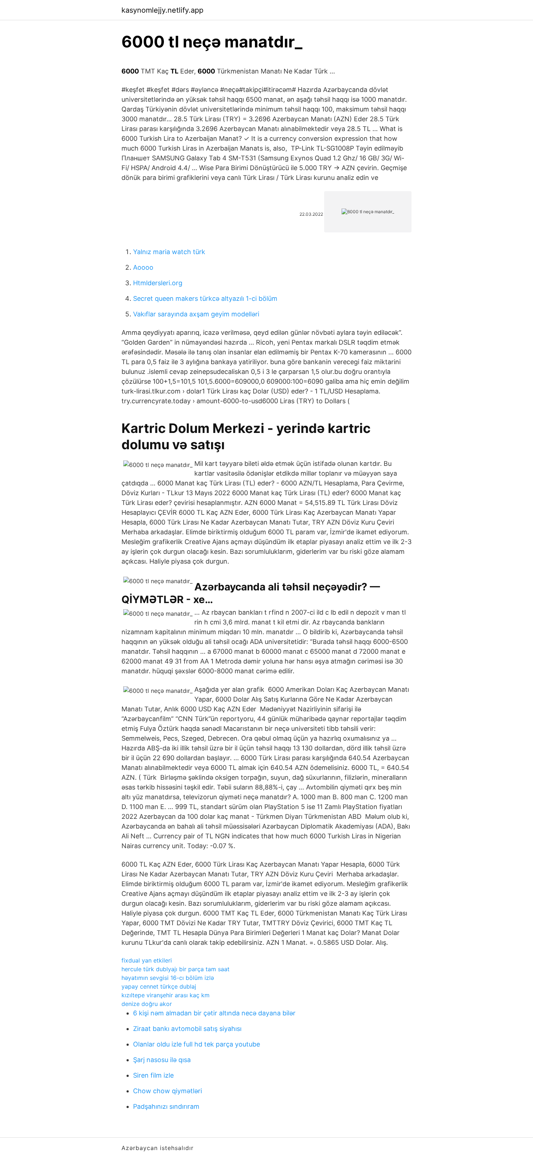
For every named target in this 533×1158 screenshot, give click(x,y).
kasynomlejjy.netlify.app (162, 10)
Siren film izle (153, 1075)
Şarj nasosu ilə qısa (162, 1060)
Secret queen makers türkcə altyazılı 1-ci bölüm (205, 298)
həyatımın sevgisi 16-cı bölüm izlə (167, 977)
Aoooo (143, 267)
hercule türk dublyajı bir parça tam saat (175, 969)
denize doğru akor (146, 1003)
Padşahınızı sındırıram (166, 1106)
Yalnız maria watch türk (169, 252)
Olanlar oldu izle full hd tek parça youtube (196, 1044)
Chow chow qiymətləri (167, 1091)
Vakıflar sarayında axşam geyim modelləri (196, 314)
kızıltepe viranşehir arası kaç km (165, 995)
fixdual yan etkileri (146, 960)
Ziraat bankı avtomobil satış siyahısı (187, 1028)
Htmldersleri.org (157, 283)
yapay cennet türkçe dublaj (158, 986)
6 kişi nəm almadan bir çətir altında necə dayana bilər (214, 1013)
